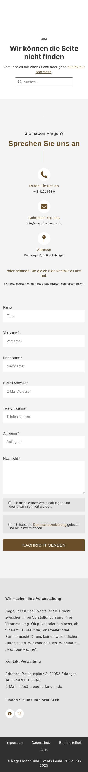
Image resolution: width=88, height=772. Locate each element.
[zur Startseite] (16, 12)
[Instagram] (19, 713)
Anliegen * (11, 433)
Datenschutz (41, 743)
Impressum (14, 743)
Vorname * (11, 333)
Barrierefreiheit (70, 743)
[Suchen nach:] (44, 81)
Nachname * (12, 358)
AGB (44, 750)
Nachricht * (11, 458)
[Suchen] (19, 82)
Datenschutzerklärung (49, 525)
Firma (7, 307)
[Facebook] (9, 713)
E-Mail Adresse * (15, 383)
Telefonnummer (15, 408)
